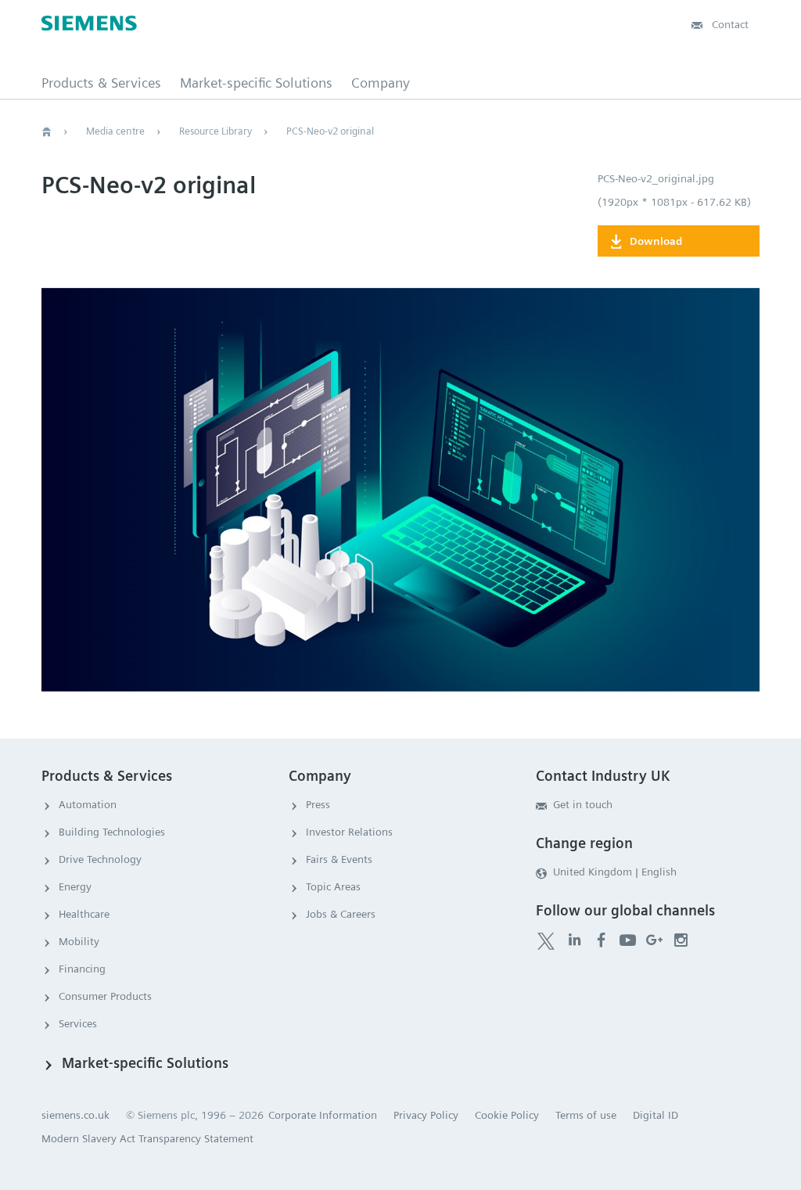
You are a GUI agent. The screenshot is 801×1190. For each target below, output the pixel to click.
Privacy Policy (425, 1115)
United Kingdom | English (615, 871)
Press (318, 804)
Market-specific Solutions (256, 83)
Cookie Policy (507, 1115)
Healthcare (84, 914)
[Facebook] (601, 939)
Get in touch (582, 804)
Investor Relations (349, 831)
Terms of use (585, 1115)
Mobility (79, 941)
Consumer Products (105, 996)
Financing (82, 968)
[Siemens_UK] (681, 939)
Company (380, 83)
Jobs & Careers (340, 914)
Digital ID (655, 1115)
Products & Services (101, 83)
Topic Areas (333, 886)
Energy (75, 886)
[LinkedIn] (574, 939)
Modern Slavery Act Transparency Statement (147, 1138)
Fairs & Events (339, 859)
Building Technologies (112, 831)
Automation (88, 804)
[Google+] (654, 939)
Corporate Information (322, 1115)
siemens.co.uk (75, 1115)
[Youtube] (628, 939)
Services (78, 1023)
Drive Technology (100, 859)
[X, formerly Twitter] (546, 941)
